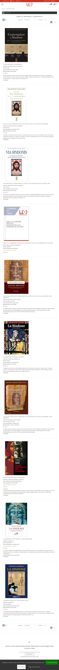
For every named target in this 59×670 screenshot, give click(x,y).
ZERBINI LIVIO (17, 359)
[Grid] (6, 20)
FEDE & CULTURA (11, 301)
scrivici (13, 1)
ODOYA (8, 360)
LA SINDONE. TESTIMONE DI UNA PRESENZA (17, 539)
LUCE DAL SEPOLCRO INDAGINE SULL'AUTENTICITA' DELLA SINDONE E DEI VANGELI (27, 296)
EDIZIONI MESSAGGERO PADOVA (14, 481)
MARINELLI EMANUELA (8, 66)
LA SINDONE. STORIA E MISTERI (13, 357)
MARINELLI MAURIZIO (8, 479)
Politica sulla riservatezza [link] (34, 666)
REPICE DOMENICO (18, 66)
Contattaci (6, 1)
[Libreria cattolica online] (29, 5)
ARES (8, 68)
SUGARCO (9, 604)
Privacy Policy (36, 656)
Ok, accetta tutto (52, 662)
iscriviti (29, 654)
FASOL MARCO (6, 245)
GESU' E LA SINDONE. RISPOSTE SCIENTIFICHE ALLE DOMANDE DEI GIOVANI (28, 243)
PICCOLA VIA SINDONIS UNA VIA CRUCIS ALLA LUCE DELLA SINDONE (25, 124)
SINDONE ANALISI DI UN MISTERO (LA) (15, 600)
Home (3, 8)
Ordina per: (20, 19)
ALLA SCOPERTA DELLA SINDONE (14, 477)
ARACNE (9, 246)
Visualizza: (40, 19)
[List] (4, 20)
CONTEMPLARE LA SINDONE (12, 64)
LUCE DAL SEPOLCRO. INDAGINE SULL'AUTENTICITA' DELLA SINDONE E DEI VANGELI (27, 417)
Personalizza (21, 667)
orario (18, 1)
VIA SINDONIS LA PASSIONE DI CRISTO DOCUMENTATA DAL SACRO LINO (26, 183)
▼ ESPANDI (5, 80)
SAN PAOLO (9, 542)
